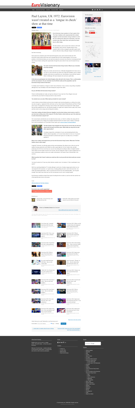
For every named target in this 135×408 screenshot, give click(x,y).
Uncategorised (89, 391)
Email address (34, 323)
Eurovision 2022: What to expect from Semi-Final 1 (72, 290)
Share (40, 27)
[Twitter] (95, 9)
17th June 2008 (35, 214)
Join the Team (63, 350)
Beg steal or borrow (51, 214)
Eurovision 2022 (54, 9)
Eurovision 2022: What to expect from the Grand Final (73, 233)
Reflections (88, 386)
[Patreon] (102, 9)
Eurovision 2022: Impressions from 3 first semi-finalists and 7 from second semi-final (48, 310)
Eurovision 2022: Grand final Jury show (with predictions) (47, 243)
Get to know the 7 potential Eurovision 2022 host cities (47, 224)
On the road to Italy (91, 361)
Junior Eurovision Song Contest (92, 368)
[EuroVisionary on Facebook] (92, 9)
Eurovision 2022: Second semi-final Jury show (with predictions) (73, 281)
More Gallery (96, 76)
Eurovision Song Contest (59, 214)
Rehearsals (89, 378)
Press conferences (91, 377)
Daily (53, 323)
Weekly (57, 323)
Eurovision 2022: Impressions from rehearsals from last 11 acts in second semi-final (74, 300)
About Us (61, 9)
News (33, 9)
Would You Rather (89, 393)
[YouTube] (97, 9)
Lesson (87, 370)
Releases (88, 388)
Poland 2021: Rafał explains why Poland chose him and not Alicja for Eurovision (71, 199)
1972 (46, 214)
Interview (51, 30)
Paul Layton (71, 214)
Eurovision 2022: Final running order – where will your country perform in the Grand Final (74, 244)
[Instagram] (100, 9)
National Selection (89, 382)
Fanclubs (88, 364)
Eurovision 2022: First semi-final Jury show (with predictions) (47, 300)
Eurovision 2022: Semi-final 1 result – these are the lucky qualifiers (47, 291)
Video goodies (90, 379)
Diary (88, 374)
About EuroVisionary (64, 352)
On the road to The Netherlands (93, 363)
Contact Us (62, 348)
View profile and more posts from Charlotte (68, 210)
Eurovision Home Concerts (91, 358)
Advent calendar (89, 350)
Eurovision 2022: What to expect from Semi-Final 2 (47, 253)
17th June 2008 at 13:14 (43, 30)
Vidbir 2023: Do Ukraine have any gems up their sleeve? (48, 270)
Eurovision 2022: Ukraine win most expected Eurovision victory (73, 271)
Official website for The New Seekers (40, 183)
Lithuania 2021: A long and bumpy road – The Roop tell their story (45, 199)
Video (87, 392)
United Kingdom (56, 30)
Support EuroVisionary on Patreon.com (42, 191)
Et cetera (88, 357)
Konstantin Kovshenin (70, 404)
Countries (48, 9)
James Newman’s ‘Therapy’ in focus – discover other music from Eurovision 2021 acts (73, 262)
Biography (88, 351)
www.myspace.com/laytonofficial (68, 122)
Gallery (87, 365)
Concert (87, 354)
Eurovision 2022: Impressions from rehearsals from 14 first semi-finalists (73, 310)
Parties (88, 375)
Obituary (87, 385)
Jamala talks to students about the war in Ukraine (43, 328)
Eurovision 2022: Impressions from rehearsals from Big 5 (73, 253)
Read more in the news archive (74, 319)
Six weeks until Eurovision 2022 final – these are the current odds (47, 262)
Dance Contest (89, 356)
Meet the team (63, 351)
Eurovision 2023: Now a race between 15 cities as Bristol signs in (47, 234)
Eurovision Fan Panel (40, 9)
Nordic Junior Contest (90, 384)
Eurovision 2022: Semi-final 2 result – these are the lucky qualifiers (47, 281)
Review (87, 389)
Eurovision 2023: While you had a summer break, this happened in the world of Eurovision (74, 225)
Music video (88, 381)
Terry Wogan (76, 214)
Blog (87, 353)
